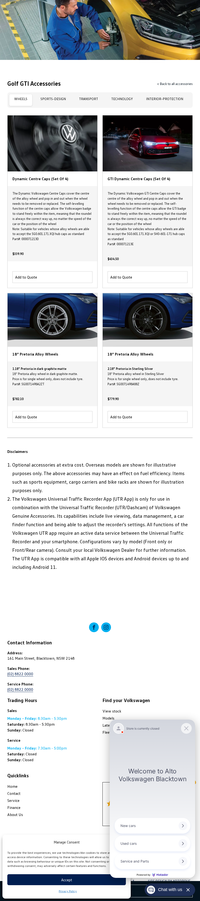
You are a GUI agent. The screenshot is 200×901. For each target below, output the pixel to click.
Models (108, 718)
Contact (13, 793)
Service (13, 800)
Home (12, 786)
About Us (15, 814)
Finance (13, 807)
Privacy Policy (68, 891)
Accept (66, 880)
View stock (111, 711)
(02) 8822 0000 (20, 673)
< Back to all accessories (175, 84)
